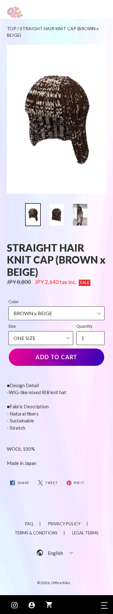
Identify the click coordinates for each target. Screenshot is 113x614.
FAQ (29, 523)
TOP (11, 28)
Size (12, 326)
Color (13, 301)
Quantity (84, 326)
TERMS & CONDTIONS (36, 532)
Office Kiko (60, 582)
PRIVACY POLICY (64, 523)
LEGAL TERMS (85, 532)
